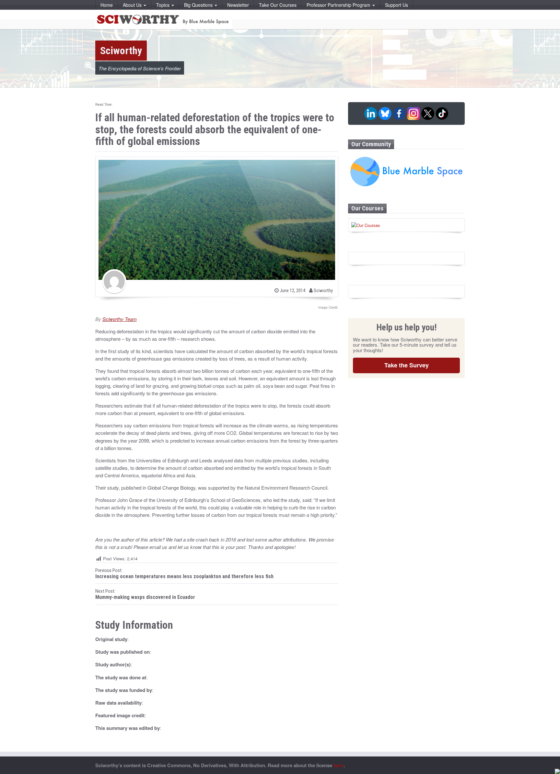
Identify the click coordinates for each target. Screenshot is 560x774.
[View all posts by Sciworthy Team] (114, 281)
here (338, 765)
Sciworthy (323, 290)
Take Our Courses (278, 5)
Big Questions (199, 5)
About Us (133, 5)
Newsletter (238, 5)
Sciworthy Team (119, 319)
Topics (163, 5)
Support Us (396, 5)
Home (106, 5)
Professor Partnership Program (339, 5)
